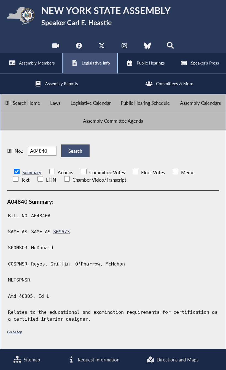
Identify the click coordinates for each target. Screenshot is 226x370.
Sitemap (31, 360)
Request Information (98, 360)
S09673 (61, 231)
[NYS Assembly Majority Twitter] (101, 47)
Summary (31, 172)
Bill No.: (15, 151)
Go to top (14, 331)
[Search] (170, 47)
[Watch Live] (56, 47)
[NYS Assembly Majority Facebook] (78, 47)
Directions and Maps (176, 360)
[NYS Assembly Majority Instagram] (124, 47)
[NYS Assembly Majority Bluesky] (147, 47)
